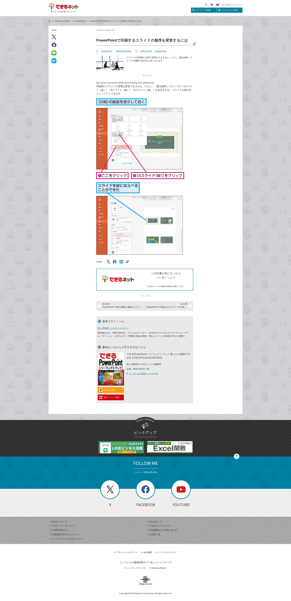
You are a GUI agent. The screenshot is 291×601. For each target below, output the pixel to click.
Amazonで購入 (110, 390)
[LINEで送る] (54, 52)
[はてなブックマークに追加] (54, 60)
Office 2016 (146, 51)
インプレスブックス (136, 568)
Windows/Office (63, 21)
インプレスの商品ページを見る (143, 373)
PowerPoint (80, 21)
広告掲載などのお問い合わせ (163, 530)
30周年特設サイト (61, 530)
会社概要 (147, 552)
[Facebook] (212, 5)
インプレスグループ (167, 552)
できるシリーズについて (63, 525)
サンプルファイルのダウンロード (68, 538)
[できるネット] (49, 21)
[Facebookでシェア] (54, 44)
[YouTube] (217, 5)
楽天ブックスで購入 (112, 397)
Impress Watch (159, 568)
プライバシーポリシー (127, 552)
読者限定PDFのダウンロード (65, 534)
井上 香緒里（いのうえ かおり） (113, 328)
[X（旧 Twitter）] (206, 5)
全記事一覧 (155, 534)
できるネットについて (233, 4)
